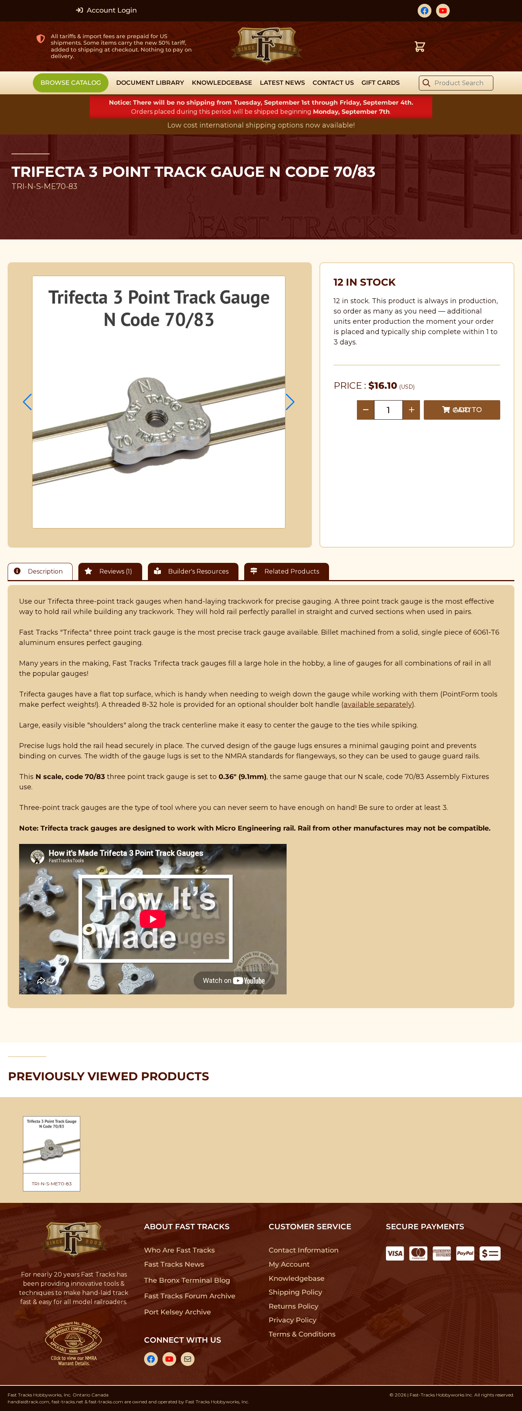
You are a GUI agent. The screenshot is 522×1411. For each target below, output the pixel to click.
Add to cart (467, 410)
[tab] (42, 571)
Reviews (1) (115, 571)
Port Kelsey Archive (177, 1312)
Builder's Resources (198, 571)
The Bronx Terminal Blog (187, 1280)
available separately (378, 704)
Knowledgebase (296, 1278)
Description (44, 571)
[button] (27, 402)
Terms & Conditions (302, 1334)
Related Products (291, 571)
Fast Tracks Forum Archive (189, 1296)
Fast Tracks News (174, 1264)
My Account (289, 1264)
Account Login (111, 10)
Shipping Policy (296, 1292)
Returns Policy (294, 1306)
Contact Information (303, 1250)
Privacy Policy (293, 1320)
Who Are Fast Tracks (179, 1250)
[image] (159, 402)
